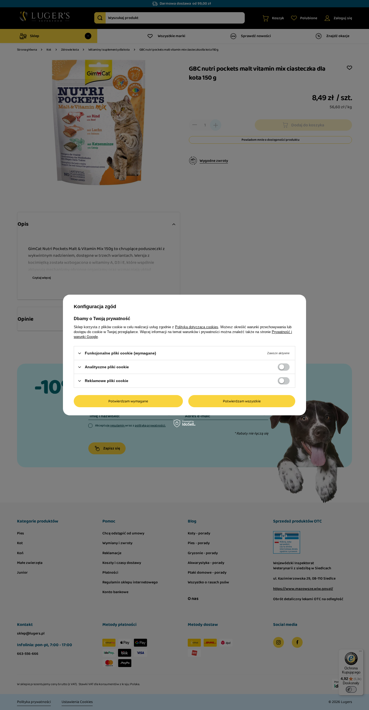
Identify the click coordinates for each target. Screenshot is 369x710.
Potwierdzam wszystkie (242, 401)
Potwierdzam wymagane (128, 401)
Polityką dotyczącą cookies (196, 327)
